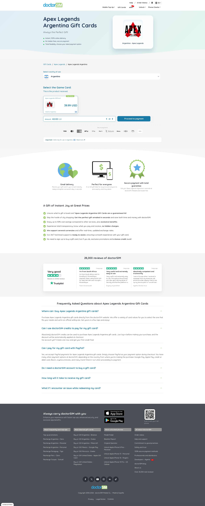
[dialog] (7, 504)
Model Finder (109, 435)
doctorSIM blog (140, 464)
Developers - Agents (144, 459)
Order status (139, 435)
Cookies (111, 499)
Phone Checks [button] (153, 7)
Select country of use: (52, 72)
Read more (81, 140)
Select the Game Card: (57, 87)
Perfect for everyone (102, 184)
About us (138, 468)
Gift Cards (47, 64)
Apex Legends (59, 64)
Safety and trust (140, 447)
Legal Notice (100, 499)
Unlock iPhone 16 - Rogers (116, 458)
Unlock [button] (141, 7)
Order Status (142, 3)
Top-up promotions (50, 435)
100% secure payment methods (146, 451)
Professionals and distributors (146, 455)
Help (131, 3)
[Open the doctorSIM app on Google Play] (114, 420)
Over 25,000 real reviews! (144, 472)
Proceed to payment (134, 118)
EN (159, 3)
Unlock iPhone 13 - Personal (116, 454)
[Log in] (152, 3)
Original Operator (110, 443)
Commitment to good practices (146, 443)
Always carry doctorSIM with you (64, 413)
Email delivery (67, 184)
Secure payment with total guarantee (136, 184)
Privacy (91, 499)
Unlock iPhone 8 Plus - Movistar (114, 448)
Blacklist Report (110, 439)
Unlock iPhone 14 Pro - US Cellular (116, 463)
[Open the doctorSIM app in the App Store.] (114, 413)
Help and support (141, 439)
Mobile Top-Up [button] (108, 7)
